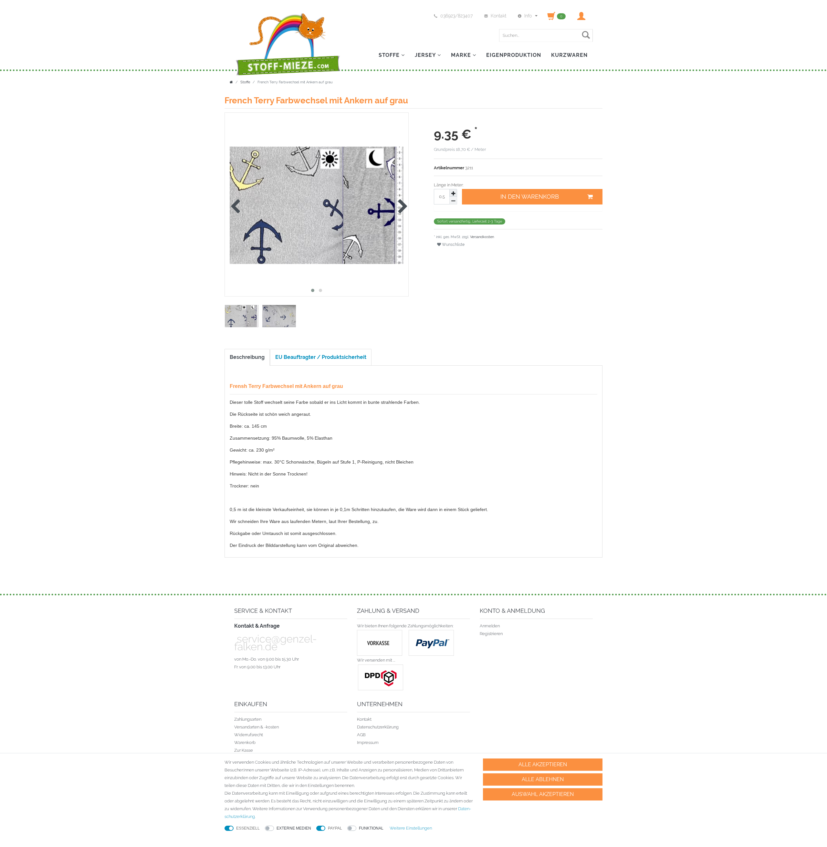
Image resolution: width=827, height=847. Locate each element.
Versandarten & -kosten (256, 727)
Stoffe (390, 55)
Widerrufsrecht (248, 734)
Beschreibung (247, 357)
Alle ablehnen (543, 779)
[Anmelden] (582, 15)
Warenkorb (245, 742)
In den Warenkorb (529, 196)
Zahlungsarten (247, 719)
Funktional (371, 828)
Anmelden (490, 625)
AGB (361, 734)
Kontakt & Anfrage (257, 626)
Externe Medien (294, 828)
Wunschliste (453, 244)
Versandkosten (481, 237)
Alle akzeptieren (542, 764)
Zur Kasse (243, 750)
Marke (462, 55)
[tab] (247, 357)
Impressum (368, 742)
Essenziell (248, 828)
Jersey (426, 55)
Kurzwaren (569, 55)
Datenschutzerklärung (378, 727)
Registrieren (491, 633)
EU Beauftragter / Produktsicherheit (320, 357)
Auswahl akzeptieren (543, 794)
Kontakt (364, 719)
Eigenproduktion (513, 55)
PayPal (335, 828)
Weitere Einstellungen (411, 828)
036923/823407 (456, 15)
